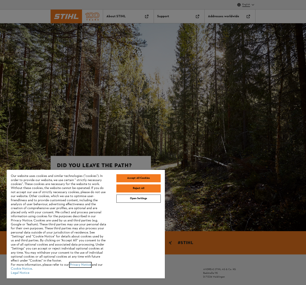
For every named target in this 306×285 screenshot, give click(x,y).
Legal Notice (20, 273)
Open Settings (138, 198)
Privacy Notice (80, 265)
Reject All (138, 188)
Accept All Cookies (138, 178)
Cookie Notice (21, 268)
